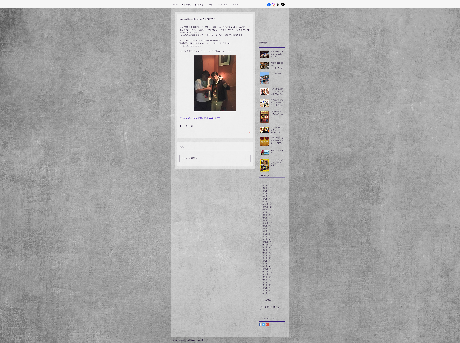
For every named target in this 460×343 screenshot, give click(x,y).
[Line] (283, 4)
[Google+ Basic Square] (267, 324)
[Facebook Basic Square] (260, 324)
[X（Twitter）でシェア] (186, 126)
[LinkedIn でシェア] (192, 126)
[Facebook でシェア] (180, 126)
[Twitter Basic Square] (263, 324)
